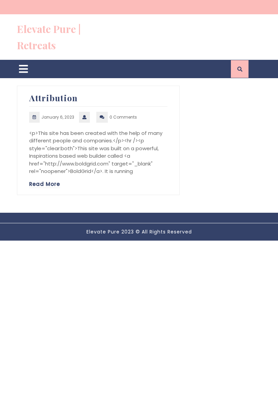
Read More (44, 184)
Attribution (53, 97)
